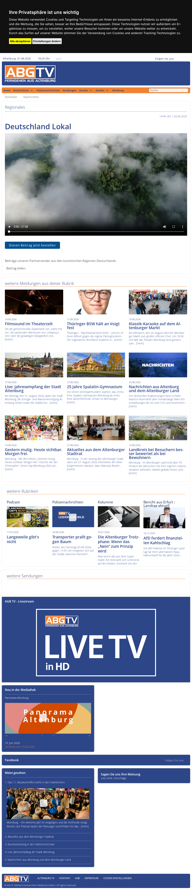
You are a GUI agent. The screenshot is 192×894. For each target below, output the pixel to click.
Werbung (118, 90)
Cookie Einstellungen (117, 878)
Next (89, 735)
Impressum (91, 878)
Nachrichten (21, 90)
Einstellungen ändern (47, 41)
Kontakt (64, 878)
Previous (7, 735)
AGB (77, 878)
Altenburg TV (45, 878)
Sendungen (69, 90)
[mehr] (9, 339)
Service (83, 90)
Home (6, 90)
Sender (100, 90)
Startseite (11, 97)
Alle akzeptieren (20, 41)
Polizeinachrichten (48, 90)
